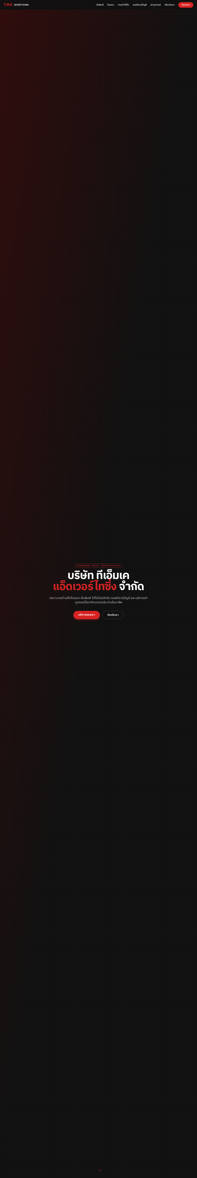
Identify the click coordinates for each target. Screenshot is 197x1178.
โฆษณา (110, 4)
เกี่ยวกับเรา (170, 4)
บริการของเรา (86, 615)
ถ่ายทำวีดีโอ (123, 4)
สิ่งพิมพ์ (100, 4)
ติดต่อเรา (185, 5)
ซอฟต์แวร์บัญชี (140, 4)
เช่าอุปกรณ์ (155, 4)
